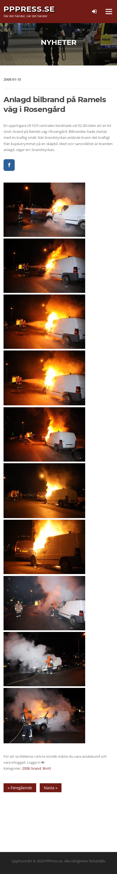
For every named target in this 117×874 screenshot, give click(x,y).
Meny (108, 11)
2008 (26, 768)
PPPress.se (29, 9)
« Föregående (20, 787)
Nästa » (50, 787)
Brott (47, 768)
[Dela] (9, 165)
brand (36, 768)
